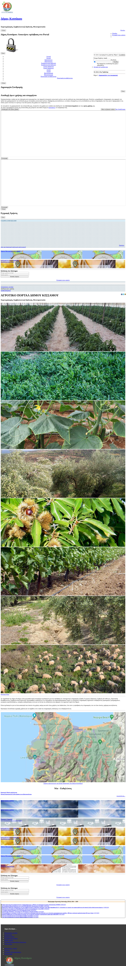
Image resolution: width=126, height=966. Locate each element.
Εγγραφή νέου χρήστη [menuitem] (118, 35)
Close (3, 53)
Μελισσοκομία (48, 73)
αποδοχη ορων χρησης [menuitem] (7, 289)
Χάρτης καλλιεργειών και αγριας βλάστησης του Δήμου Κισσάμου (63, 783)
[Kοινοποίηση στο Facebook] (121, 294)
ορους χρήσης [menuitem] (88, 106)
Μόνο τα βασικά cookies (108, 109)
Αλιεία (49, 70)
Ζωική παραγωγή (48, 66)
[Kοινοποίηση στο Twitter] (123, 294)
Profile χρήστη (9, 940)
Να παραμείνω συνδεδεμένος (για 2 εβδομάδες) (107, 64)
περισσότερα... (121, 796)
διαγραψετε (52, 107)
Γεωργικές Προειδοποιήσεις (13, 952)
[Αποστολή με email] (125, 294)
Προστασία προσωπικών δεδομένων (15, 942)
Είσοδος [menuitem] (114, 33)
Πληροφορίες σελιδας (11, 933)
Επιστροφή (4, 158)
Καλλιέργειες (48, 60)
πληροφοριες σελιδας (7, 287)
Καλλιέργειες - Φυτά (11, 948)
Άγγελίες (7, 950)
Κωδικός (113, 60)
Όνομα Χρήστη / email (100, 58)
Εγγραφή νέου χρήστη (11, 938)
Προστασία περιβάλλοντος (48, 76)
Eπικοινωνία (8, 935)
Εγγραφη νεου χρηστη (63, 280)
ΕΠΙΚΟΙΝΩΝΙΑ (6, 290)
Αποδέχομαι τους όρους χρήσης (9, 109)
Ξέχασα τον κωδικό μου (101, 67)
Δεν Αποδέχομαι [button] (120, 109)
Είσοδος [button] (122, 30)
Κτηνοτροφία (8, 954)
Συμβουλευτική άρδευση (48, 63)
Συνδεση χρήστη (9, 936)
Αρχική (48, 56)
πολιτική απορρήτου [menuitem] (71, 106)
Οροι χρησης (8, 944)
